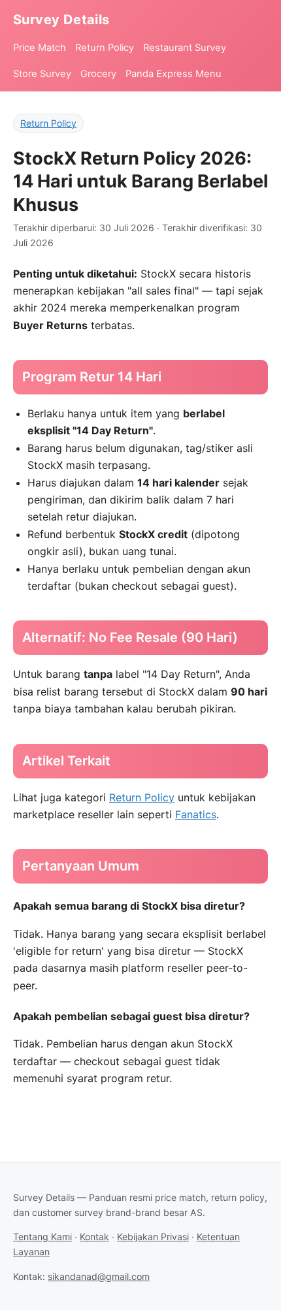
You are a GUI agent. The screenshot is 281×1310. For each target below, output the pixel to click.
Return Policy (104, 48)
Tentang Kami (42, 1236)
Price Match (39, 48)
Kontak (94, 1236)
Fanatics (195, 814)
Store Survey (42, 74)
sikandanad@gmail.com (99, 1276)
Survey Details (61, 19)
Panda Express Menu (173, 74)
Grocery (98, 74)
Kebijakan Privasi (153, 1236)
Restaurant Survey (184, 48)
